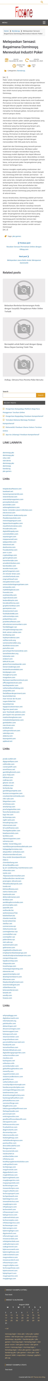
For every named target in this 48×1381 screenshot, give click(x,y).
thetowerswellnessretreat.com (15, 680)
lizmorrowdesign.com (11, 667)
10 (6, 1315)
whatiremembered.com (12, 854)
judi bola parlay (31, 1336)
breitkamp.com (9, 635)
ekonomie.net (8, 971)
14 (28, 1315)
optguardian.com (9, 542)
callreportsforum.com (11, 730)
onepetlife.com (9, 691)
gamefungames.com (11, 571)
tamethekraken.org (10, 653)
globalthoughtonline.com (13, 1069)
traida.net (7, 886)
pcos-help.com (8, 775)
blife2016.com (8, 661)
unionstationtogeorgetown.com (15, 584)
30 (39, 1320)
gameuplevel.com (10, 558)
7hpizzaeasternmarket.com (14, 876)
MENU (4, 22)
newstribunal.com (10, 497)
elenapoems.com (10, 1122)
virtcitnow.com (9, 804)
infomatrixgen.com (10, 1236)
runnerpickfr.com (9, 767)
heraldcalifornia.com (11, 603)
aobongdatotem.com (11, 507)
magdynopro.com (10, 1204)
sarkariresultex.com (11, 1055)
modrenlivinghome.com (12, 717)
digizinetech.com (9, 1233)
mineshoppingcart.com (12, 521)
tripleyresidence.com (11, 637)
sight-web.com (9, 820)
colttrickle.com (8, 764)
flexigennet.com (9, 1148)
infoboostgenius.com (11, 1223)
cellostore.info (8, 1063)
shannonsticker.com (11, 1037)
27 (22, 1320)
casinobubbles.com (10, 534)
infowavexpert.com (10, 1212)
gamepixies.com (9, 608)
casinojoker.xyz (9, 937)
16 (39, 1315)
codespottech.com (10, 1164)
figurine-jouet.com (10, 709)
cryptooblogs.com (10, 555)
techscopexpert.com (11, 1193)
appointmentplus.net (11, 974)
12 (17, 1315)
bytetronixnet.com (10, 1270)
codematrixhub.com (11, 1217)
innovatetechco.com (11, 1201)
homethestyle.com (10, 560)
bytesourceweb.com (11, 1249)
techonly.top (8, 788)
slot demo (7, 461)
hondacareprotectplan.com (13, 1087)
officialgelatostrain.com (12, 683)
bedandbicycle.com (10, 600)
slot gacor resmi (22, 1344)
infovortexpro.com (10, 1263)
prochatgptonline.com (11, 809)
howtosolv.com (9, 894)
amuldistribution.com (11, 563)
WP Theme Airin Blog (38, 1377)
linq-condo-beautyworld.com (14, 857)
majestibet (21, 1355)
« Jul (6, 1328)
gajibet (37, 1355)
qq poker (18, 1339)
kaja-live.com (8, 815)
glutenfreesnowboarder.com (14, 664)
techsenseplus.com (10, 1220)
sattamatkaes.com (10, 1082)
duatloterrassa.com (11, 645)
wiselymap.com (9, 807)
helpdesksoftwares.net (12, 489)
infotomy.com (8, 1159)
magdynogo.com (9, 1278)
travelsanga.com (9, 966)
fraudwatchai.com (10, 550)
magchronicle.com (10, 1170)
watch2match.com (10, 945)
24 (6, 1320)
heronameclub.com (10, 1151)
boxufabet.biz (8, 704)
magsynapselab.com (11, 1183)
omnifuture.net (9, 769)
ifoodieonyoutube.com (12, 518)
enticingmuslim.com (11, 1116)
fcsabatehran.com (10, 1127)
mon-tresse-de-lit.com (12, 699)
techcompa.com (9, 817)
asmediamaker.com (11, 1066)
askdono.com (8, 785)
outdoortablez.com (10, 1156)
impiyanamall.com (10, 539)
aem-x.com (7, 552)
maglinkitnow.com (10, 1175)
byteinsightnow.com (11, 1252)
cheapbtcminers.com (11, 582)
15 (33, 1315)
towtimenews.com (10, 1092)
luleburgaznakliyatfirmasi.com (15, 1108)
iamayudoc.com (9, 587)
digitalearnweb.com (11, 1018)
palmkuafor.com (9, 1023)
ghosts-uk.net (8, 783)
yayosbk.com (8, 908)
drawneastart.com (10, 611)
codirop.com (8, 780)
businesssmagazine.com (12, 793)
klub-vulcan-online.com (12, 632)
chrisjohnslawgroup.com (12, 629)
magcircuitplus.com (10, 1265)
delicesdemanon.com (11, 897)
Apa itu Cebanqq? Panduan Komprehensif (22, 435)
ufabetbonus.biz (9, 987)
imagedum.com (9, 677)
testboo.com (8, 900)
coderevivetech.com (11, 1255)
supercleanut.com (10, 598)
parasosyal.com (9, 1114)
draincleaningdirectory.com (13, 1095)
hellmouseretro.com (11, 1124)
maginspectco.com (10, 1276)
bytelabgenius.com (10, 1199)
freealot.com (8, 592)
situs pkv (20, 1334)
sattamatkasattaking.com (13, 688)
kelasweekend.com (10, 990)
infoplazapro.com (10, 1207)
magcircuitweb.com (10, 1191)
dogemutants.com (10, 1130)
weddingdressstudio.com (13, 902)
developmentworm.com (12, 977)
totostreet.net (8, 544)
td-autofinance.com (11, 828)
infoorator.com (9, 870)
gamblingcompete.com (12, 791)
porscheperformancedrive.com (15, 651)
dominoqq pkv (8, 453)
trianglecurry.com (10, 675)
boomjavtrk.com (9, 738)
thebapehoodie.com (11, 1111)
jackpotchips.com (10, 619)
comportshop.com (10, 958)
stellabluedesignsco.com (13, 1140)
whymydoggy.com (10, 1015)
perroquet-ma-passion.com (14, 715)
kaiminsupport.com (10, 1031)
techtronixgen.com (10, 1185)
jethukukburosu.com (11, 1100)
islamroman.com (9, 825)
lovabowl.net (8, 491)
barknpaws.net (9, 1061)
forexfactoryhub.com (11, 812)
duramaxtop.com (9, 1132)
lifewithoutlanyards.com (12, 884)
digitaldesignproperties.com (14, 1053)
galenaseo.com (9, 947)
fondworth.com (9, 1045)
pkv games (16, 236)
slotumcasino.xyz (9, 929)
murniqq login (17, 1342)
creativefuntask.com (11, 576)
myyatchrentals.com (11, 1074)
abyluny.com (8, 736)
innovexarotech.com (11, 1260)
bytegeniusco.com (10, 1215)
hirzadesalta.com (10, 529)
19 (17, 1318)
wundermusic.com (10, 568)
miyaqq (30, 1355)
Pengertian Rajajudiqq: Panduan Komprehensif (24, 416)
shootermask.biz (9, 918)
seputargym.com (9, 536)
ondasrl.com (8, 659)
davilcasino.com (9, 547)
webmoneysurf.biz (10, 913)
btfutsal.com (8, 777)
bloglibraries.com (10, 1106)
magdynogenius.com (11, 1180)
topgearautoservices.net (12, 707)
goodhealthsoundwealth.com (14, 1119)
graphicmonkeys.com (11, 606)
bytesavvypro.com (10, 1228)
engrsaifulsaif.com (10, 579)
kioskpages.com (9, 672)
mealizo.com (8, 1058)
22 (33, 1318)
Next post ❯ (24, 256)
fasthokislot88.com (10, 614)
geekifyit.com (8, 1079)
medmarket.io (8, 1154)
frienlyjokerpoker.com (11, 830)
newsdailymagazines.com (13, 499)
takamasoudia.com (10, 1135)
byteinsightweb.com (11, 1177)
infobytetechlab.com (11, 1241)
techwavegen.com (10, 1225)
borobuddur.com (9, 566)
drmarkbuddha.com (10, 865)
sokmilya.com (8, 733)
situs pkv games (24, 1350)
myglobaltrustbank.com (12, 950)
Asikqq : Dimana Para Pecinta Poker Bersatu (23, 380)
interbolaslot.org (9, 1021)
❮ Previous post (24, 243)
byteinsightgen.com (11, 1231)
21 (28, 1318)
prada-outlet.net (9, 759)
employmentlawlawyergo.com (15, 953)
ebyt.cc (5, 860)
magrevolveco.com (10, 1257)
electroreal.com (9, 513)
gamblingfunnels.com (11, 772)
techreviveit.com (9, 1209)
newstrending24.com (11, 985)
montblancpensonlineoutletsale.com (17, 846)
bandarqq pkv (28, 1339)
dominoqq (7, 466)
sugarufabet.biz (9, 701)
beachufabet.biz (9, 696)
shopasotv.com (9, 963)
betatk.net (7, 993)
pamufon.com (8, 648)
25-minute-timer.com (11, 574)
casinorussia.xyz (9, 926)
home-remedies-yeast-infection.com (17, 510)
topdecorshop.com (10, 961)
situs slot (6, 458)
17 (6, 1318)
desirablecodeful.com (11, 1146)
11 (11, 1315)
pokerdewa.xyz (9, 939)
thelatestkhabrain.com (12, 1050)
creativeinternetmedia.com (13, 796)
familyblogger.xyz (10, 627)
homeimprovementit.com (13, 494)
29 (33, 1320)
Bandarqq (16, 31)
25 (11, 1320)
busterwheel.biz (9, 921)
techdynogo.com (9, 1167)
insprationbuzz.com (10, 1039)
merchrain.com (9, 725)
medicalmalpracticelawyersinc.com (17, 955)
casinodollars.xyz (9, 934)
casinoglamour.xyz (10, 931)
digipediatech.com (10, 1172)
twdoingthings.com (10, 1138)
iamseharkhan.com (10, 1047)
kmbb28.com (8, 728)
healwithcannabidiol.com (13, 669)
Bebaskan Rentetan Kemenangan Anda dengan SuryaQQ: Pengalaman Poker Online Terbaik (23, 308)
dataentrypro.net (9, 1026)
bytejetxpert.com (9, 1273)
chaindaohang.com (10, 862)
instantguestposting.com (13, 969)
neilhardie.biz (8, 910)
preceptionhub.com (10, 502)
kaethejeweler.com (10, 685)
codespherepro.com (11, 1244)
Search (5, 391)
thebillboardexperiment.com (14, 693)
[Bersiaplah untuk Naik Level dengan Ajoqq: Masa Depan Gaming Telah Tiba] (24, 329)
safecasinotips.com (10, 616)
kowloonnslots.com (10, 833)
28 (28, 1320)
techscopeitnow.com (11, 1268)
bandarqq (6, 468)
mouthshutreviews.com (12, 526)
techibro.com (8, 836)
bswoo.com (7, 998)
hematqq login (30, 1342)
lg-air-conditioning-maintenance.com (17, 868)
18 (11, 1318)
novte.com (7, 873)
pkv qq (7, 1358)
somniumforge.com (10, 1103)
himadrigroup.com (10, 822)
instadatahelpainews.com (13, 720)
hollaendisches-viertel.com (13, 878)
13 (22, 1315)
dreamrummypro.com (11, 1029)
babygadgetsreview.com (12, 849)
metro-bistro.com (10, 892)
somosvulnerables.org (12, 643)
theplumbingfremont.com (13, 982)
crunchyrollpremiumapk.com (14, 1084)
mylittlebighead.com (11, 590)
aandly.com (7, 995)
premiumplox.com (10, 905)
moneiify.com (8, 1071)
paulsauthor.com (9, 1143)
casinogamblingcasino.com (13, 1090)
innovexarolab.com (10, 1239)
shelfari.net (7, 923)
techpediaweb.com (10, 1196)
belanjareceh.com (10, 1034)
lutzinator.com (8, 656)
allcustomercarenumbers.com (15, 624)
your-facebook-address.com (14, 712)
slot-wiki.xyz (8, 942)
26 (17, 1320)
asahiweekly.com (10, 595)
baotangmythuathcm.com (13, 1098)
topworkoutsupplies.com (13, 523)
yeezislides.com (9, 505)
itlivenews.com (9, 979)
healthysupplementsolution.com (16, 1162)
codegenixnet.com (10, 1247)
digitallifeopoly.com (10, 531)
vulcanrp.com (8, 841)
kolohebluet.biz (9, 916)
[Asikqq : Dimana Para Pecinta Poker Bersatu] (24, 365)
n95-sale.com (8, 799)
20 (22, 1318)
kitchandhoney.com (10, 889)
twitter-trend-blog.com (12, 844)
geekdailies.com (9, 723)
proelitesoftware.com (11, 622)
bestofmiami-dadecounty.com (15, 515)
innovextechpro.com (11, 1188)
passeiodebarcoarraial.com (14, 1042)
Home (6, 31)
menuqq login (10, 1334)
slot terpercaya (17, 1336)
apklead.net (7, 741)
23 (39, 1318)
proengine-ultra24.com (12, 881)
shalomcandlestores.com (13, 1077)
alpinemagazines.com (11, 838)
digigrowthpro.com (10, 761)
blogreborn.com (9, 801)
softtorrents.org (9, 640)
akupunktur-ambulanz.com (13, 852)
